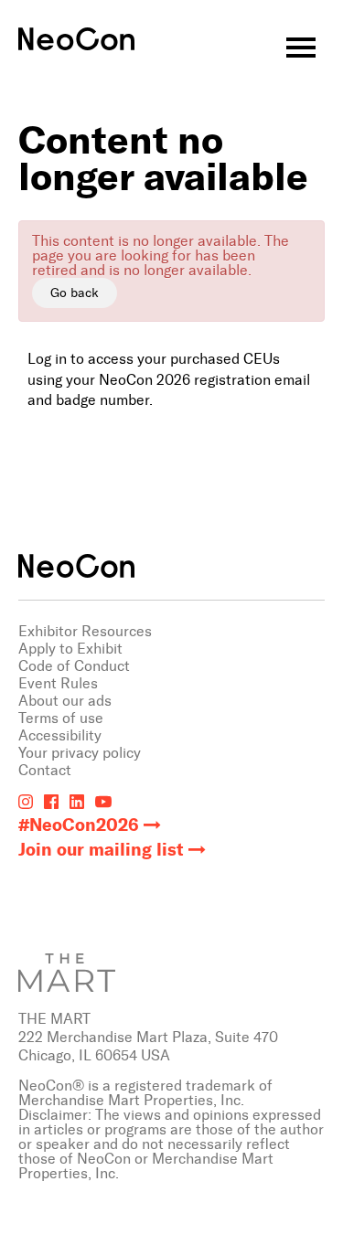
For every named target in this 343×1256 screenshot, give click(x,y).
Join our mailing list (101, 849)
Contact (44, 770)
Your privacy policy (79, 752)
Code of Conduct (74, 666)
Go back (74, 293)
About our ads (65, 700)
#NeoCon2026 (78, 825)
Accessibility (60, 735)
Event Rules (58, 683)
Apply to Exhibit (70, 648)
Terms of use (60, 718)
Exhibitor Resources (85, 631)
